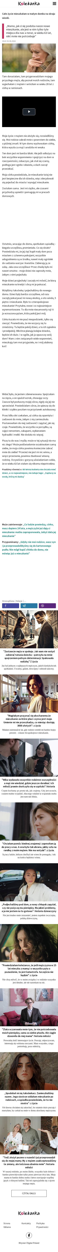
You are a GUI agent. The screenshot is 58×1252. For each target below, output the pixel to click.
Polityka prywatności (42, 1225)
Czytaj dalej (29, 1193)
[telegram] (29, 605)
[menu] (54, 3)
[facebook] (10, 605)
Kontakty (26, 1223)
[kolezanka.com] (29, 3)
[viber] (47, 605)
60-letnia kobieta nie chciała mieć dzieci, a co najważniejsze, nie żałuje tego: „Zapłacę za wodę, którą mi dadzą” (29, 473)
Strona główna (7, 1225)
